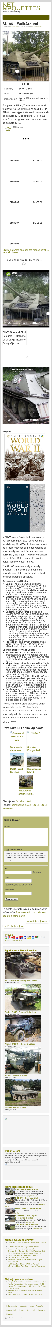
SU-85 (36, 804)
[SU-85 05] (14, 192)
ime (6, 869)
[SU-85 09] (14, 234)
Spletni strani (9, 890)
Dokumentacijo (11, 1306)
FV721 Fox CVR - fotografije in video (21, 980)
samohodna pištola (21, 804)
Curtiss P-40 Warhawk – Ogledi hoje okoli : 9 (23, 1247)
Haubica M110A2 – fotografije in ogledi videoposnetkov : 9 (27, 1243)
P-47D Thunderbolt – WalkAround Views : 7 (23, 1255)
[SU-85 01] (14, 151)
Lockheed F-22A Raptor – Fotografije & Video (27, 1216)
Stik (34, 1310)
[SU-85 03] (14, 171)
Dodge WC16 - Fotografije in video (20, 1012)
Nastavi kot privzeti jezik (13, 940)
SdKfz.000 (34, 26)
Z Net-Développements (14, 1318)
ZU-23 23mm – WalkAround (27, 1224)
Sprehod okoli (23, 801)
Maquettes (23, 1306)
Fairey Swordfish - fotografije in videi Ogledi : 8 (24, 1253)
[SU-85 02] (38, 151)
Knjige (21, 1310)
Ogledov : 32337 (27, 1287)
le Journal (41, 1310)
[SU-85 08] (38, 213)
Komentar (7, 826)
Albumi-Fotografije (36, 1306)
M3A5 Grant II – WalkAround (28, 1208)
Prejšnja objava (14, 926)
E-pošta (7, 877)
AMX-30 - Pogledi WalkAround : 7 (19, 1257)
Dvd (28, 1310)
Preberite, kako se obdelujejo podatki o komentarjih (24, 914)
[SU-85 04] (38, 171)
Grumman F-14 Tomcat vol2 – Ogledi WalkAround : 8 (26, 1251)
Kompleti (9, 1314)
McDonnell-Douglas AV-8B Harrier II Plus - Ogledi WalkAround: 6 (25, 1260)
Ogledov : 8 (21, 1249)
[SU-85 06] (38, 192)
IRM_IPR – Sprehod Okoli (26, 1197)
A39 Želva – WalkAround (26, 1189)
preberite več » (34, 1196)
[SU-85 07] (14, 213)
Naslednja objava (37, 921)
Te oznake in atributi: (13, 850)
